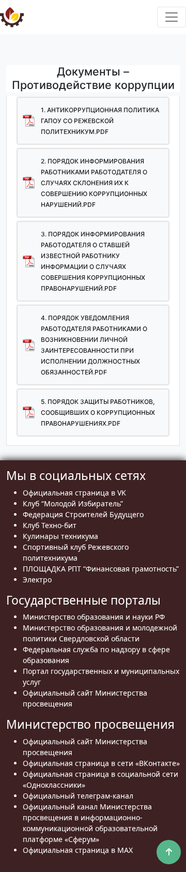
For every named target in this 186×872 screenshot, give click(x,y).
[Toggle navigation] (171, 17)
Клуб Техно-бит (49, 525)
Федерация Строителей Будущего (83, 514)
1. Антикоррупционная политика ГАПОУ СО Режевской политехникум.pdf (100, 121)
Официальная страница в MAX (78, 850)
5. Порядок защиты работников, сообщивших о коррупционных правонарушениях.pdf (98, 412)
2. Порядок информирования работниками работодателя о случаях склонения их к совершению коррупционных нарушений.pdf (94, 182)
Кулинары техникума (60, 536)
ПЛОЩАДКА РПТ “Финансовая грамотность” (101, 569)
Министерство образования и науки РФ (94, 617)
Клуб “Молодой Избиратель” (73, 503)
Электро (37, 579)
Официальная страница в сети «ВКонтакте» (101, 763)
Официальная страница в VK (74, 493)
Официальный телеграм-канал (78, 796)
